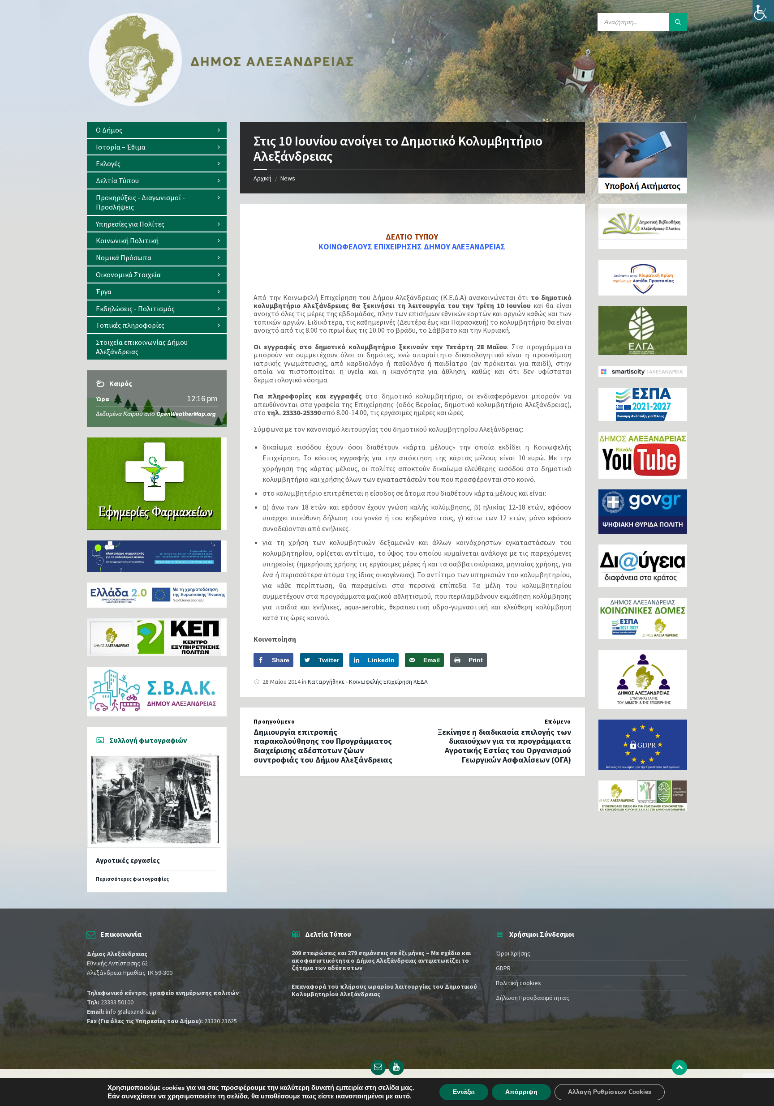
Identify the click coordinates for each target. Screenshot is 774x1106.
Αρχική (262, 178)
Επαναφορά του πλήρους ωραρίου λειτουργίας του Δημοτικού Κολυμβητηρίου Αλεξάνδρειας (384, 990)
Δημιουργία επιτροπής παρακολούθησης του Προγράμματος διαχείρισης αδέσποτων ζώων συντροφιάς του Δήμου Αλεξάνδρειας (323, 746)
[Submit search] (678, 22)
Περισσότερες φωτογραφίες (132, 878)
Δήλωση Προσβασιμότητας (532, 998)
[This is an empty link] (679, 1067)
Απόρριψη (521, 1092)
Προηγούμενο (274, 721)
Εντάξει (464, 1092)
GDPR (503, 968)
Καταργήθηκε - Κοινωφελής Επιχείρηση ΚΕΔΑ (368, 681)
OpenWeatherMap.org (186, 414)
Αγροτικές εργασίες (128, 860)
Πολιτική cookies (518, 983)
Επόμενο (558, 721)
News (287, 178)
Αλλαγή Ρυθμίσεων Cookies (609, 1092)
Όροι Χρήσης (513, 953)
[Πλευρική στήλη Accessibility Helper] (763, 10)
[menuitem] (157, 130)
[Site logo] (221, 104)
